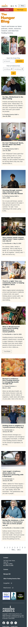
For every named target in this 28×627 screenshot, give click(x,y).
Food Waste (7, 351)
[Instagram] (7, 623)
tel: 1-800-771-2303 (8, 565)
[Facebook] (4, 623)
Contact (5, 557)
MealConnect (7, 587)
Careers (5, 569)
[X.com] (15, 623)
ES (13, 6)
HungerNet (6, 583)
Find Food (20, 9)
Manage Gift (6, 574)
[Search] (16, 6)
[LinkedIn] (11, 623)
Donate (7, 9)
